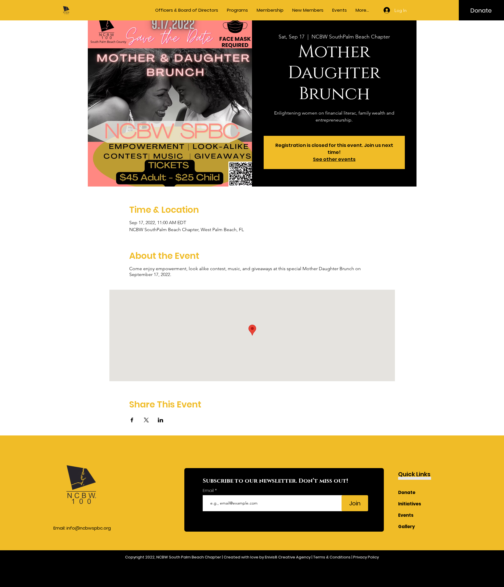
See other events (334, 159)
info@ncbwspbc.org (88, 528)
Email (209, 490)
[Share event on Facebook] (132, 420)
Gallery (406, 526)
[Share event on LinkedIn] (160, 420)
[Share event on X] (146, 420)
